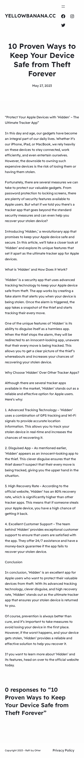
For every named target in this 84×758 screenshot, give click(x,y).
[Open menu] (63, 6)
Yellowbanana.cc (30, 16)
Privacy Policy (63, 750)
